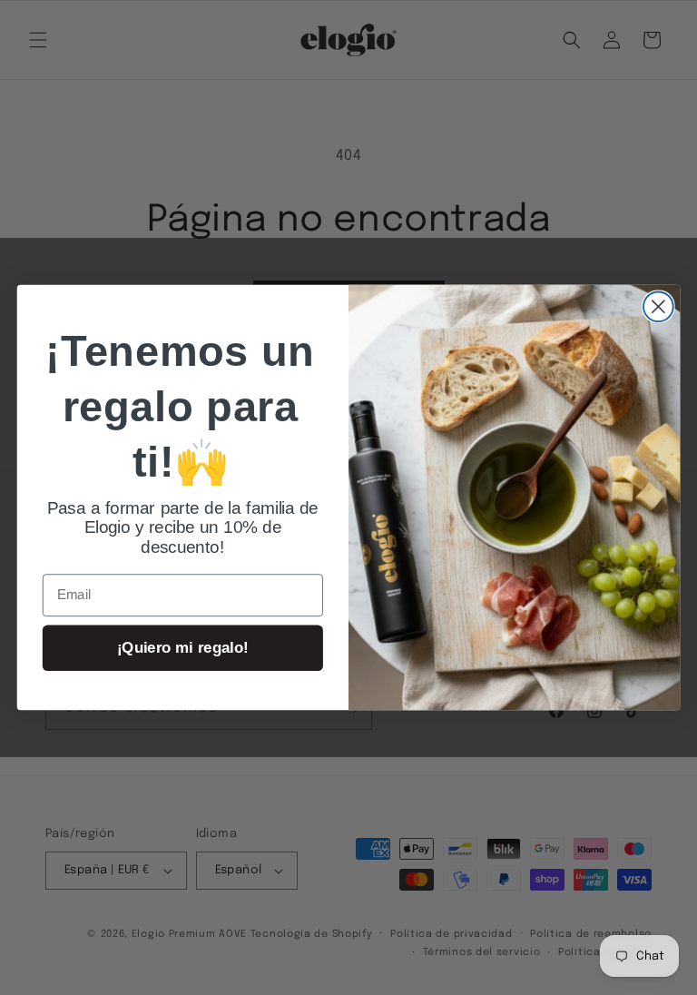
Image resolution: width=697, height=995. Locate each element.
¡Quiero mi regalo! (183, 647)
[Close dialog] (658, 306)
